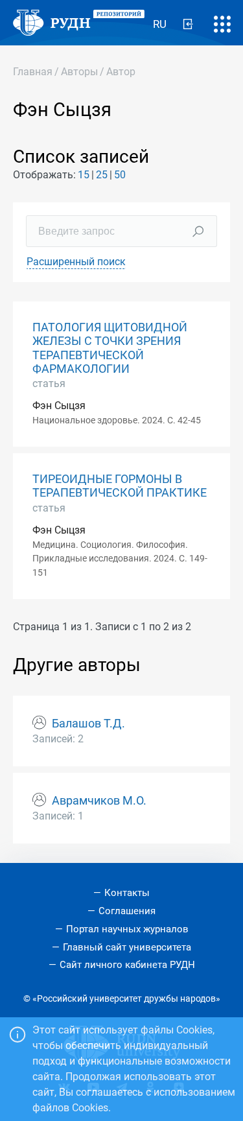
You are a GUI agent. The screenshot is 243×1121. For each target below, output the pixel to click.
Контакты (127, 893)
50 (120, 175)
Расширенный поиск (76, 261)
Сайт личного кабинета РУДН (127, 965)
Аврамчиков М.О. (99, 800)
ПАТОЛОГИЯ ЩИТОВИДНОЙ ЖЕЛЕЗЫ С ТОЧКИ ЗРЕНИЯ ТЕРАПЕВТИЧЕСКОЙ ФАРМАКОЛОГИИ (109, 348)
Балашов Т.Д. (88, 723)
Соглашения (127, 911)
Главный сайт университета (127, 947)
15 (83, 175)
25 (102, 175)
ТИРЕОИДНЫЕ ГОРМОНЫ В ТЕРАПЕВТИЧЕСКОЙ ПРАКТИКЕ (119, 486)
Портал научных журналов (127, 929)
